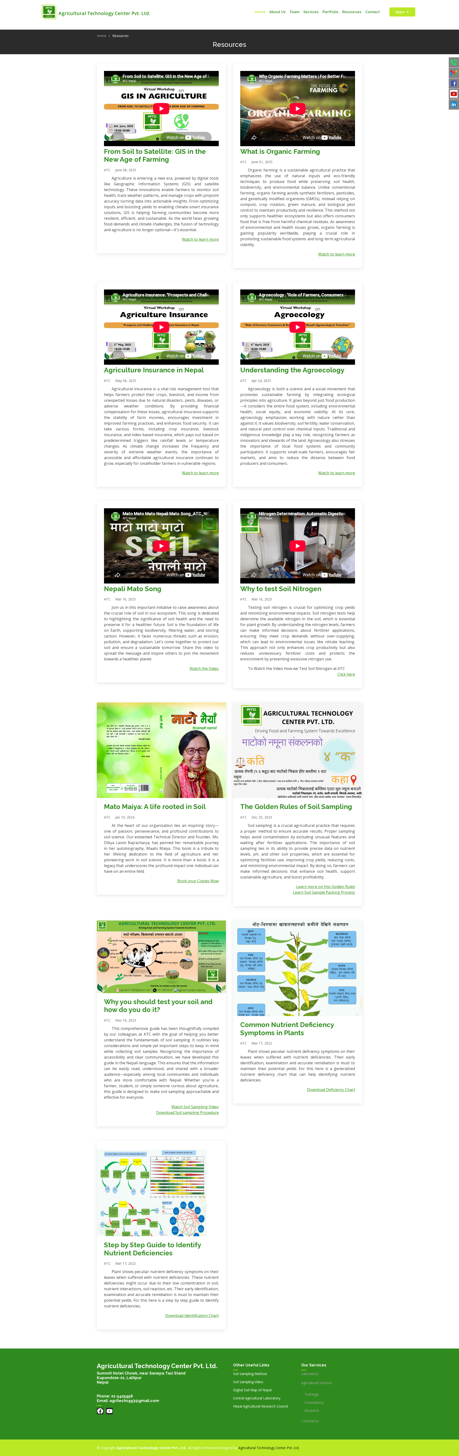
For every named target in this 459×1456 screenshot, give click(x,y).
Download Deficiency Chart (331, 1089)
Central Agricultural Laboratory (256, 1398)
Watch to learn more (200, 239)
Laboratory (309, 1374)
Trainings (312, 1394)
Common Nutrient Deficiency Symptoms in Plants (287, 1029)
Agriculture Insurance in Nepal (154, 370)
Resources (351, 12)
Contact (372, 12)
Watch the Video (204, 668)
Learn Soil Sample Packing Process (324, 892)
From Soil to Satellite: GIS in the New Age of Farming (155, 156)
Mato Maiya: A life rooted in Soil (155, 807)
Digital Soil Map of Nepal (252, 1390)
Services (311, 12)
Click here (346, 674)
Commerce (309, 1421)
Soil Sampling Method (250, 1374)
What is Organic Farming (280, 151)
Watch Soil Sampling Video (195, 1106)
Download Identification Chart (192, 1315)
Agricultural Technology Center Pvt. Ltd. (268, 1447)
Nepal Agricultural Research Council (260, 1406)
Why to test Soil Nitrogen (280, 589)
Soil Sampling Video (248, 1382)
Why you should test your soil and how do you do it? (158, 1006)
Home (260, 12)
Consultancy (314, 1402)
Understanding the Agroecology (292, 370)
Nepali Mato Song (132, 589)
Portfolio (330, 12)
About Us (277, 12)
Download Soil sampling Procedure (187, 1112)
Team (295, 12)
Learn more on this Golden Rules (325, 886)
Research (312, 1410)
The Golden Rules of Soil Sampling (296, 807)
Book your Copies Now (198, 880)
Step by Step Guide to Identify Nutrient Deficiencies (152, 1249)
